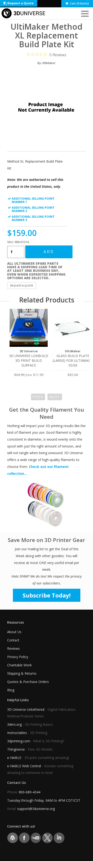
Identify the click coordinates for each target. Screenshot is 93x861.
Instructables (17, 732)
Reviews (13, 648)
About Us (14, 632)
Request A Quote (21, 285)
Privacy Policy (17, 656)
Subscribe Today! (47, 595)
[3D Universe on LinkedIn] (59, 837)
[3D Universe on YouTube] (36, 837)
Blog (10, 690)
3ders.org (14, 724)
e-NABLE (14, 757)
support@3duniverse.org (36, 808)
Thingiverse (16, 749)
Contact (13, 640)
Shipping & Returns (21, 673)
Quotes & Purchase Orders (28, 681)
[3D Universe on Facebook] (24, 837)
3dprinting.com (18, 741)
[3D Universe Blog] (12, 837)
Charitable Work (19, 665)
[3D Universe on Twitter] (47, 837)
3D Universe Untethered (25, 709)
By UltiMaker (46, 63)
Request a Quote (20, 3)
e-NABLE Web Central (24, 766)
